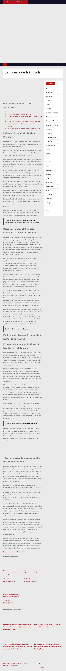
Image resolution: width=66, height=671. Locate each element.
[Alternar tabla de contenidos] (4, 111)
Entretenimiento (50, 145)
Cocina (48, 104)
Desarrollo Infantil (51, 117)
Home (40, 664)
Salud (47, 190)
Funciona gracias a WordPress (13, 663)
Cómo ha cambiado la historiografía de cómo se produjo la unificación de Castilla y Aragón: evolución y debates (17, 646)
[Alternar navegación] (58, 64)
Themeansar (14, 665)
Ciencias (48, 100)
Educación (49, 133)
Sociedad (49, 194)
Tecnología (49, 198)
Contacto (41, 667)
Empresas (49, 141)
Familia (48, 149)
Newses (5, 665)
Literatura (49, 162)
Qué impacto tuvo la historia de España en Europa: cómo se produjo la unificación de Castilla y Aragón (48, 646)
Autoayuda (49, 92)
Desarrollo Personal (52, 125)
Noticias (48, 174)
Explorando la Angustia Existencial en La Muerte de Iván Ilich (24, 121)
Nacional (48, 170)
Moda (47, 166)
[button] (61, 64)
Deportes (48, 108)
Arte (47, 88)
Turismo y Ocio (50, 207)
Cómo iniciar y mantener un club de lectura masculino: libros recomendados (12, 572)
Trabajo (48, 203)
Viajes (48, 211)
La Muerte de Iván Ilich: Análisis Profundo (19, 114)
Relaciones (49, 186)
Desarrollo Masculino (52, 121)
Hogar (48, 158)
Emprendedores (51, 137)
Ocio (47, 178)
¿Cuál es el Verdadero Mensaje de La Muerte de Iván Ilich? (24, 128)
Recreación (49, 182)
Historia (48, 153)
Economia (49, 129)
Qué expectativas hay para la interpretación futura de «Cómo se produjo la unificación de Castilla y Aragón (17, 627)
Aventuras (49, 96)
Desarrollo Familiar (51, 113)
